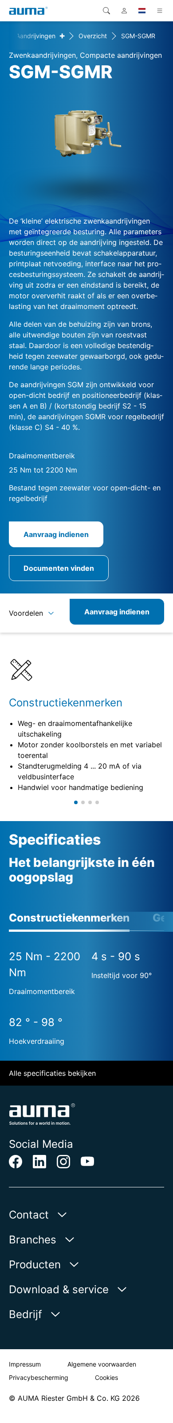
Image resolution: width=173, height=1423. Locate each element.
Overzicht (93, 36)
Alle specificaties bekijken (52, 1073)
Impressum (25, 1364)
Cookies (106, 1377)
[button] (76, 802)
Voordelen (26, 613)
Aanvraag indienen (56, 534)
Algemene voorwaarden (101, 1364)
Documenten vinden (59, 568)
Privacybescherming (38, 1377)
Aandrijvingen (35, 36)
